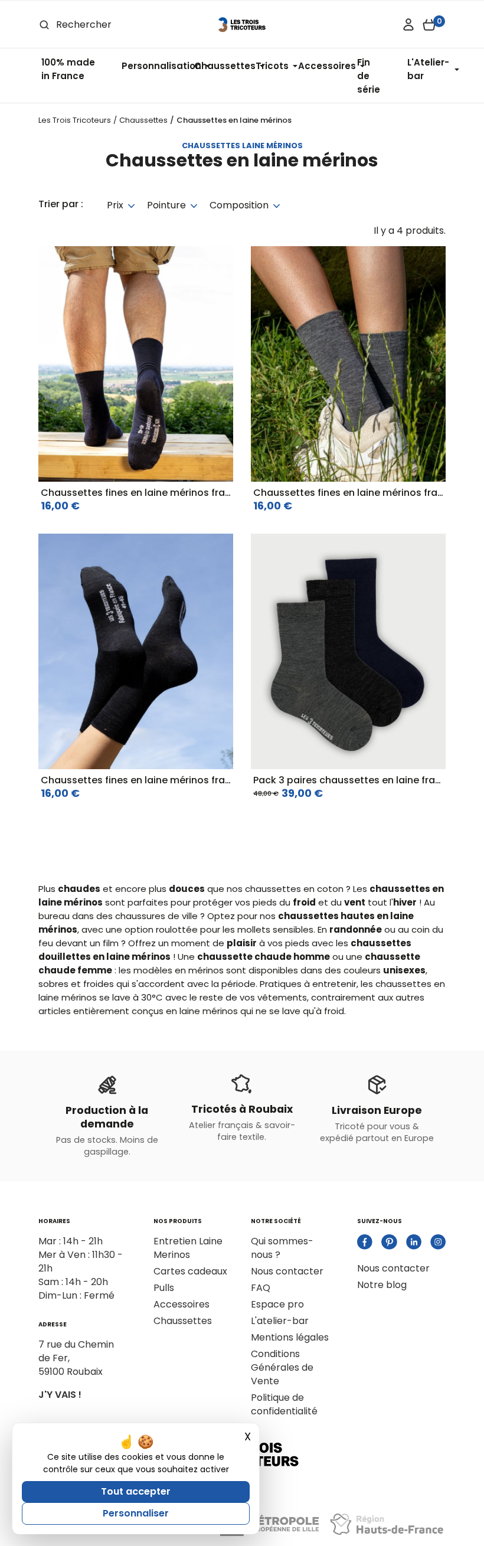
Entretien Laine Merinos (188, 1247)
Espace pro (277, 1304)
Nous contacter (287, 1271)
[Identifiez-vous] (408, 24)
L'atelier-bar (280, 1321)
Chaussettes (182, 1321)
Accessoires (181, 1304)
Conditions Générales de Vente (282, 1367)
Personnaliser (136, 1513)
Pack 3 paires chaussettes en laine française (360, 780)
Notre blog (382, 1285)
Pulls (163, 1288)
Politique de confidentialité (284, 1404)
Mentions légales (290, 1337)
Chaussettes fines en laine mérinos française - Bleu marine (182, 492)
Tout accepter (136, 1491)
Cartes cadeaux (190, 1271)
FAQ (260, 1288)
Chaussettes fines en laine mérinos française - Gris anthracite (190, 780)
